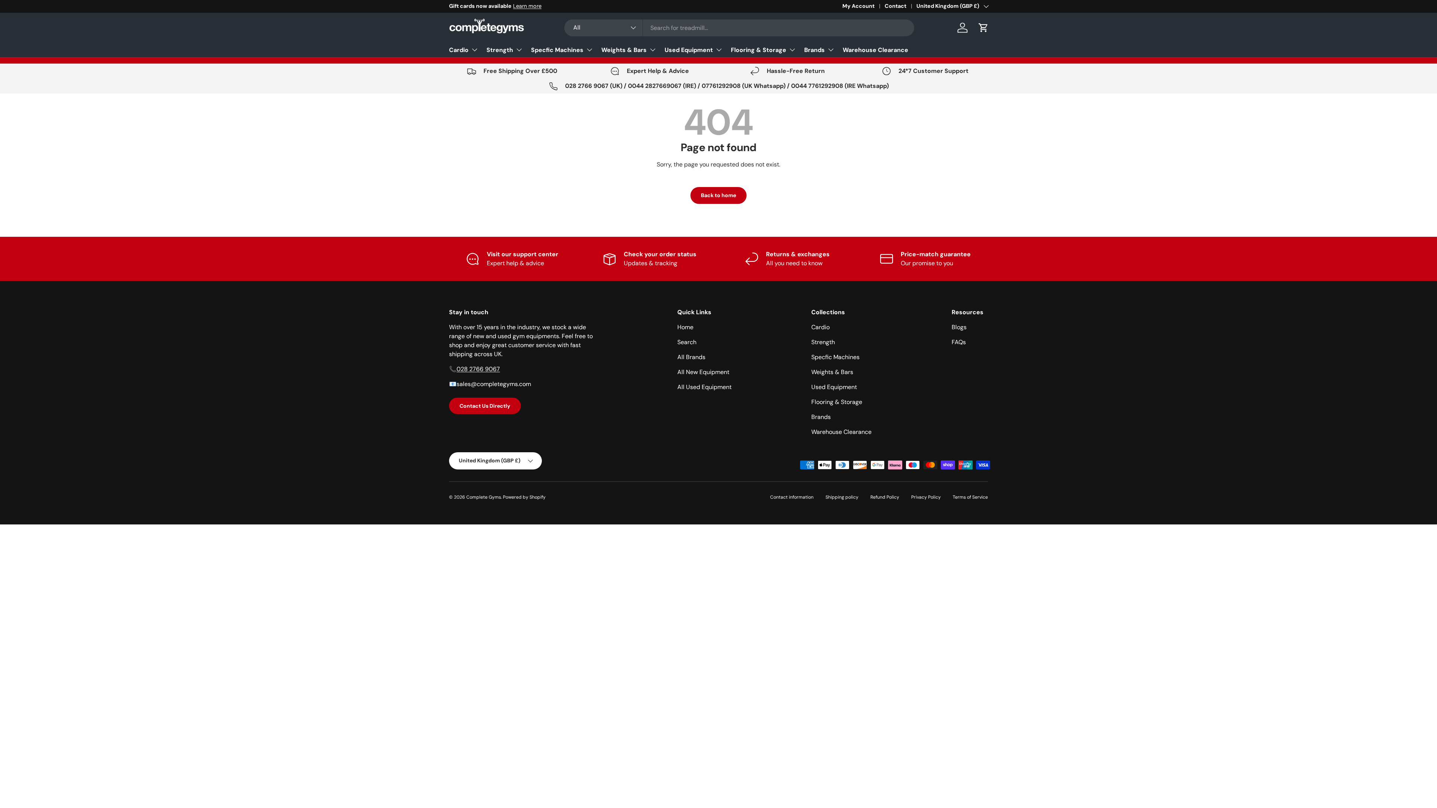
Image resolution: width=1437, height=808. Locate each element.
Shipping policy (842, 497)
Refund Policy (884, 497)
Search (686, 342)
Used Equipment (689, 50)
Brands (814, 50)
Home (685, 327)
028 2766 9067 (478, 369)
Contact (895, 6)
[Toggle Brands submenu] (830, 49)
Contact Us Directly (485, 406)
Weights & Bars (624, 50)
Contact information (792, 497)
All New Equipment (703, 372)
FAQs (959, 342)
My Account (858, 6)
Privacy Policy (926, 497)
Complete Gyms (483, 497)
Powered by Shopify (524, 497)
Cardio (459, 50)
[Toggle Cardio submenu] (474, 49)
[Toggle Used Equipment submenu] (718, 49)
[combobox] (739, 27)
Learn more (527, 6)
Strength (499, 50)
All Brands (691, 357)
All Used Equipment (704, 387)
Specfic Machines (557, 50)
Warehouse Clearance (875, 50)
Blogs (959, 327)
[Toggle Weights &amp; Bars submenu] (652, 49)
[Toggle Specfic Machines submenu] (589, 49)
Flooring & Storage (758, 50)
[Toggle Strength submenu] (519, 49)
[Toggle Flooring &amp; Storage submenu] (792, 49)
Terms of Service (970, 497)
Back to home (718, 195)
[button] (983, 27)
